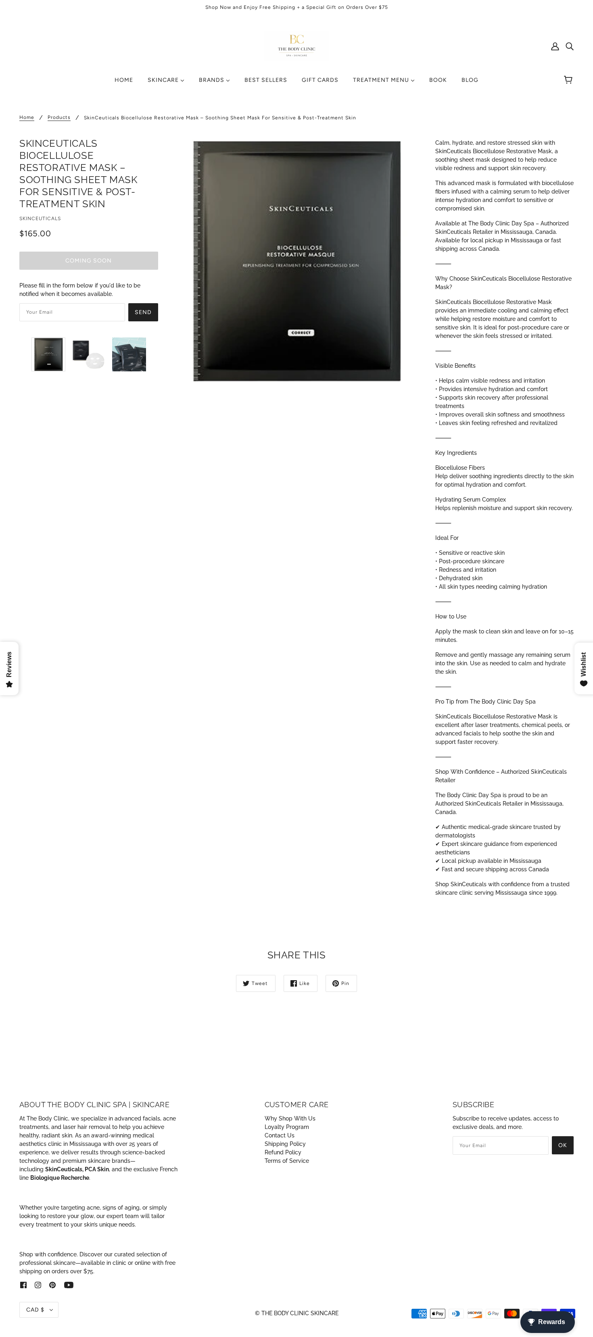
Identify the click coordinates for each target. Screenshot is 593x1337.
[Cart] (569, 80)
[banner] (296, 45)
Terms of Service (287, 1161)
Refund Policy (283, 1152)
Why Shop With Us (290, 1118)
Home (26, 117)
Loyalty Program (287, 1127)
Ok (562, 1145)
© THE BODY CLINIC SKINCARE (296, 1313)
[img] (569, 46)
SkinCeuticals (40, 218)
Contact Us (279, 1135)
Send (143, 312)
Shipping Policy (285, 1144)
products (59, 117)
